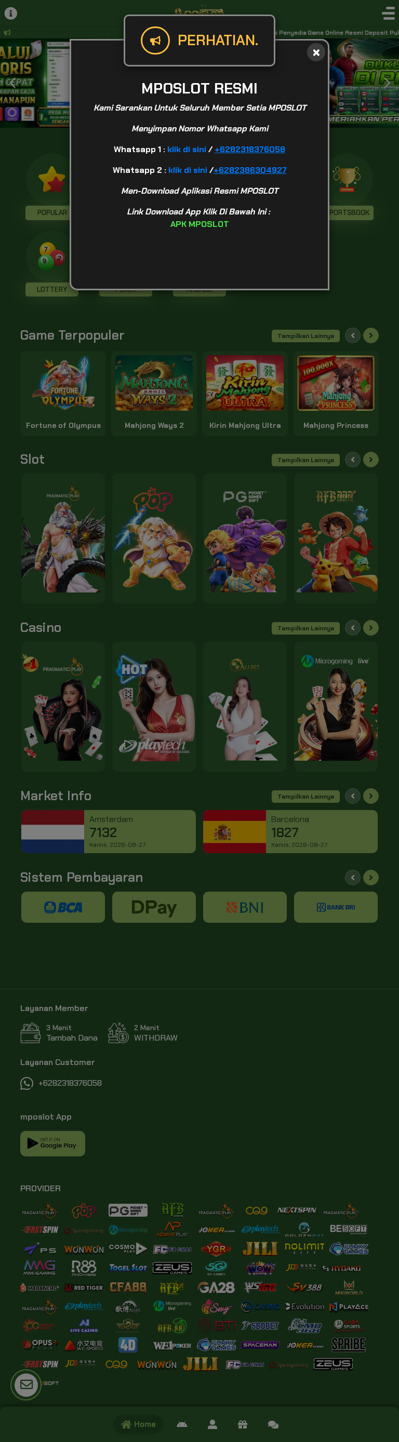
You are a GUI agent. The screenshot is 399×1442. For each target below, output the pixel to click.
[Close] (316, 52)
